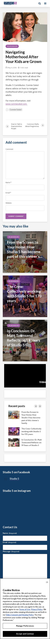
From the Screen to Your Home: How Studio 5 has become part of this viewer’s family (31, 417)
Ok (47, 582)
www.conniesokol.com (16, 104)
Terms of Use (24, 609)
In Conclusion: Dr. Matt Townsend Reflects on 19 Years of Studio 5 (32, 442)
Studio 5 (14, 478)
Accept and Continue (25, 634)
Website (9, 203)
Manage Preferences (25, 626)
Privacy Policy (37, 609)
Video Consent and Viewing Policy (20, 615)
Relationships (12, 46)
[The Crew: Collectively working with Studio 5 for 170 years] (25, 296)
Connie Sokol (15, 109)
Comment (9, 149)
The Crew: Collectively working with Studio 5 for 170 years (31, 431)
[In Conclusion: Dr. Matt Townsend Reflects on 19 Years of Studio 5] (25, 340)
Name (8, 182)
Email (8, 193)
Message (11, 551)
